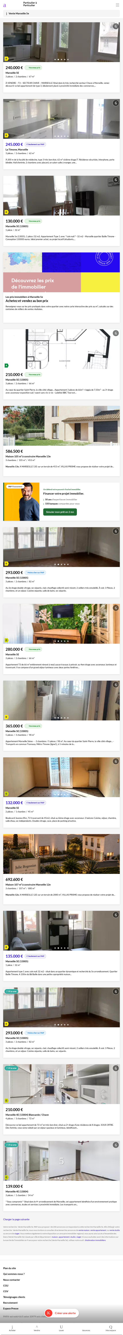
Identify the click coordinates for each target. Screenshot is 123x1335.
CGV (5, 1291)
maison (55, 1237)
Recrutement (10, 1302)
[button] (55, 58)
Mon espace (111, 1330)
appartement (64, 1237)
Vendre (37, 1330)
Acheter (12, 1330)
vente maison (84, 1230)
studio (73, 1237)
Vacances (86, 1330)
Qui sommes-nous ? (14, 1273)
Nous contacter (11, 1279)
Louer (61, 1330)
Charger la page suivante (16, 1219)
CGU (5, 1285)
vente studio (115, 1230)
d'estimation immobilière (95, 1240)
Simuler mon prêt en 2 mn (60, 511)
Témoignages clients (14, 1297)
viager (16, 1233)
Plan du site (9, 1268)
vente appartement (98, 1230)
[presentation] (6, 43)
